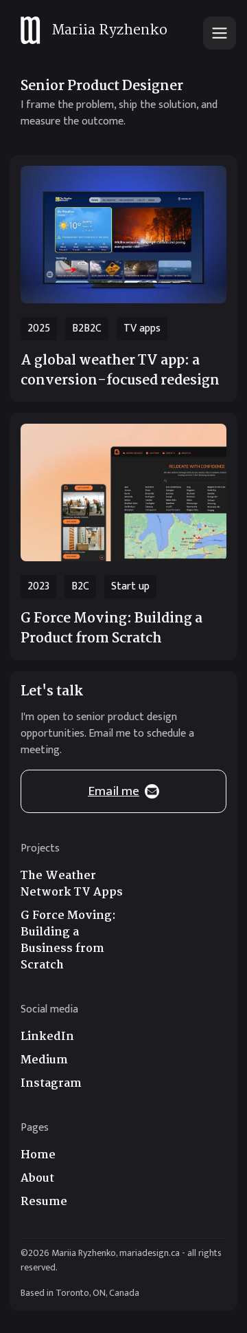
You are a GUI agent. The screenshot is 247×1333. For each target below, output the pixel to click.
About (37, 1179)
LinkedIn (47, 1037)
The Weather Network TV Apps (72, 884)
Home (38, 1155)
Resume (44, 1202)
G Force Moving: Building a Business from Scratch (68, 941)
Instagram (51, 1084)
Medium (44, 1060)
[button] (219, 33)
